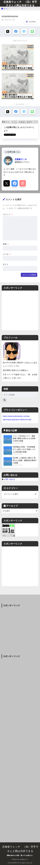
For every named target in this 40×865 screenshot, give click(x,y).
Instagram (23, 187)
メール (7, 254)
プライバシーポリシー (20, 859)
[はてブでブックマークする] (24, 31)
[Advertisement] (20, 310)
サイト (6, 264)
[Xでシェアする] (7, 31)
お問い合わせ (9, 479)
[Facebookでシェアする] (16, 31)
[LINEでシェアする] (32, 31)
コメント (8, 214)
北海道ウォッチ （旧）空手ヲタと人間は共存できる (20, 3)
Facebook (14, 187)
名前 (6, 244)
